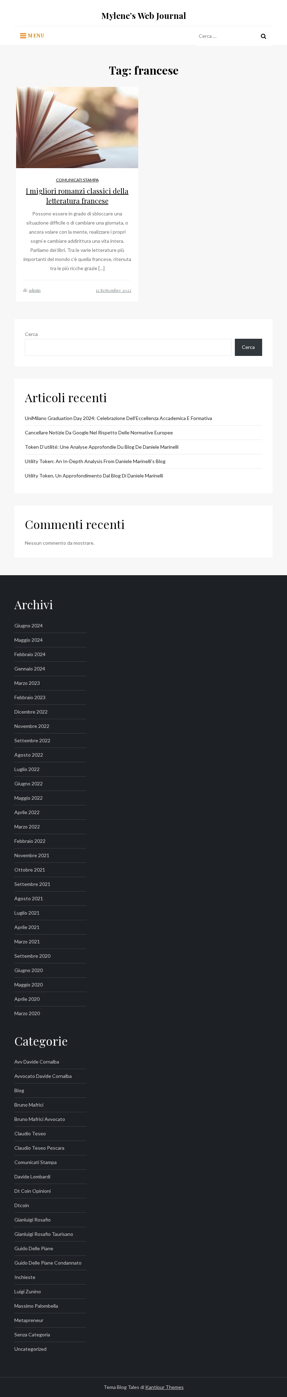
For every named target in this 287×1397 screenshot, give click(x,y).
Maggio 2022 (28, 798)
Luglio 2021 (27, 913)
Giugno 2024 (28, 625)
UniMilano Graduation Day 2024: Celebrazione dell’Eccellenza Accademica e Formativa (118, 418)
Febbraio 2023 (30, 697)
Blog (19, 1090)
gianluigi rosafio (32, 1220)
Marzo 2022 (27, 827)
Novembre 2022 (31, 726)
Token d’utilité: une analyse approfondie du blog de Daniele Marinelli (101, 447)
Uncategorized (30, 1349)
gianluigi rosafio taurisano (43, 1234)
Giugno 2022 (28, 783)
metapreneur (28, 1320)
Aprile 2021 (27, 927)
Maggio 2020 (28, 984)
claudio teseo (30, 1133)
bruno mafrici (28, 1105)
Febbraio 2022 (30, 841)
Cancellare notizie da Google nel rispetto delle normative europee (99, 432)
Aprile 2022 (27, 812)
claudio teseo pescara (39, 1148)
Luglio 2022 (27, 769)
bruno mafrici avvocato (39, 1119)
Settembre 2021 (32, 884)
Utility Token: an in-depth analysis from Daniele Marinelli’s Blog (95, 461)
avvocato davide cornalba (43, 1076)
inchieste (24, 1277)
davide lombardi (32, 1176)
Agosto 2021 (28, 898)
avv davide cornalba (36, 1062)
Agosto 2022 (28, 755)
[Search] (263, 36)
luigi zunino (27, 1291)
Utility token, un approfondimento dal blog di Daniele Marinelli (94, 476)
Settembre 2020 (32, 956)
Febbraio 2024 (30, 654)
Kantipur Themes (164, 1387)
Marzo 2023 (27, 683)
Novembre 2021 (31, 855)
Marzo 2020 (27, 1013)
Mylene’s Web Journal (143, 15)
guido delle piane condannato (48, 1263)
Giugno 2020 (28, 970)
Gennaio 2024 (29, 669)
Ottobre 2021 (29, 870)
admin (35, 290)
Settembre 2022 (32, 740)
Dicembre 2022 (31, 712)
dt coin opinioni (32, 1191)
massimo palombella (36, 1306)
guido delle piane (33, 1248)
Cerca (31, 334)
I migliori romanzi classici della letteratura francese (77, 195)
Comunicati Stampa (77, 180)
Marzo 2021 (27, 941)
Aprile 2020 (27, 999)
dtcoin (21, 1205)
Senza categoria (32, 1334)
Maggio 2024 (28, 640)
